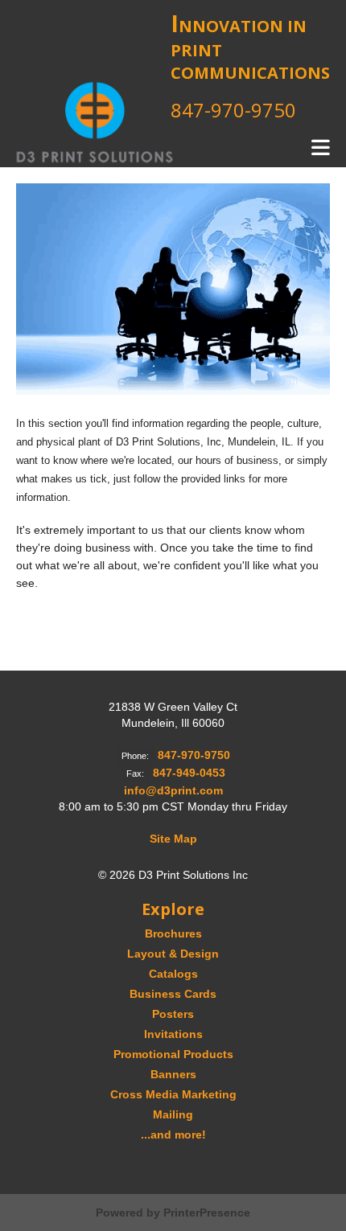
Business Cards (173, 993)
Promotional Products (173, 1054)
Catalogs (173, 973)
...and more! (173, 1134)
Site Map (173, 838)
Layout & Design (173, 953)
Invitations (173, 1034)
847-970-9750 (233, 109)
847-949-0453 (189, 772)
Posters (173, 1013)
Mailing (173, 1114)
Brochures (173, 933)
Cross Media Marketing (173, 1094)
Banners (173, 1074)
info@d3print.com (173, 790)
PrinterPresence (206, 1212)
